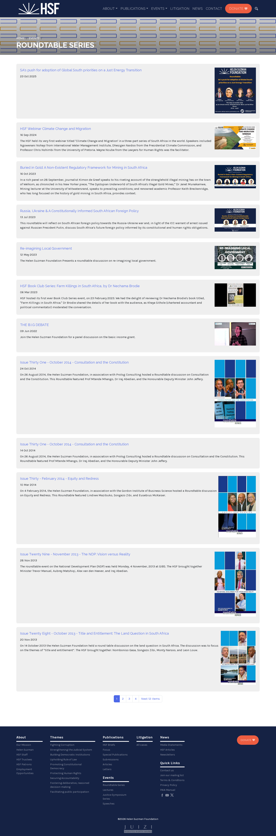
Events (157, 9)
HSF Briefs (109, 744)
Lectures (108, 790)
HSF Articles (167, 749)
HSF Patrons (24, 764)
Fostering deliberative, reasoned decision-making (69, 785)
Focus (106, 749)
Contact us (167, 770)
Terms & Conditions (172, 780)
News (197, 9)
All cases (141, 744)
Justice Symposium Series (114, 796)
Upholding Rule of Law (63, 759)
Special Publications (115, 754)
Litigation (179, 9)
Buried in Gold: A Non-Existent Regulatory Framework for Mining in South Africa (83, 167)
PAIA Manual (167, 790)
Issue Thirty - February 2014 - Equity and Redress (59, 479)
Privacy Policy (168, 785)
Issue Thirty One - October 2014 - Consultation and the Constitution (74, 362)
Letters (107, 769)
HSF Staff (22, 754)
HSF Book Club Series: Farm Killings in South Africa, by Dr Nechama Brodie (80, 286)
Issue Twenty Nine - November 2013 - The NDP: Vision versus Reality (75, 554)
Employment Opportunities (25, 771)
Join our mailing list (172, 775)
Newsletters (167, 754)
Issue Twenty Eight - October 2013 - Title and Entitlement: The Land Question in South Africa (94, 633)
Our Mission (23, 744)
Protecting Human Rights (65, 773)
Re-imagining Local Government (46, 248)
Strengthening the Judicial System (71, 749)
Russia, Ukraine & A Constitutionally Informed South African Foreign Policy (79, 211)
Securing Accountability (64, 778)
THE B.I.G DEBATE (34, 325)
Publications (133, 9)
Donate (236, 9)
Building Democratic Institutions (70, 754)
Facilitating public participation (69, 791)
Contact (214, 9)
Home (20, 38)
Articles (107, 764)
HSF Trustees (24, 759)
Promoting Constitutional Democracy (66, 766)
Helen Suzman (25, 749)
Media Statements (171, 744)
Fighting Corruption (62, 744)
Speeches (109, 803)
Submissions (111, 759)
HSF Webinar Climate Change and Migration (55, 129)
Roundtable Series (114, 785)
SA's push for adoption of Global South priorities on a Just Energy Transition (81, 70)
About (109, 9)
